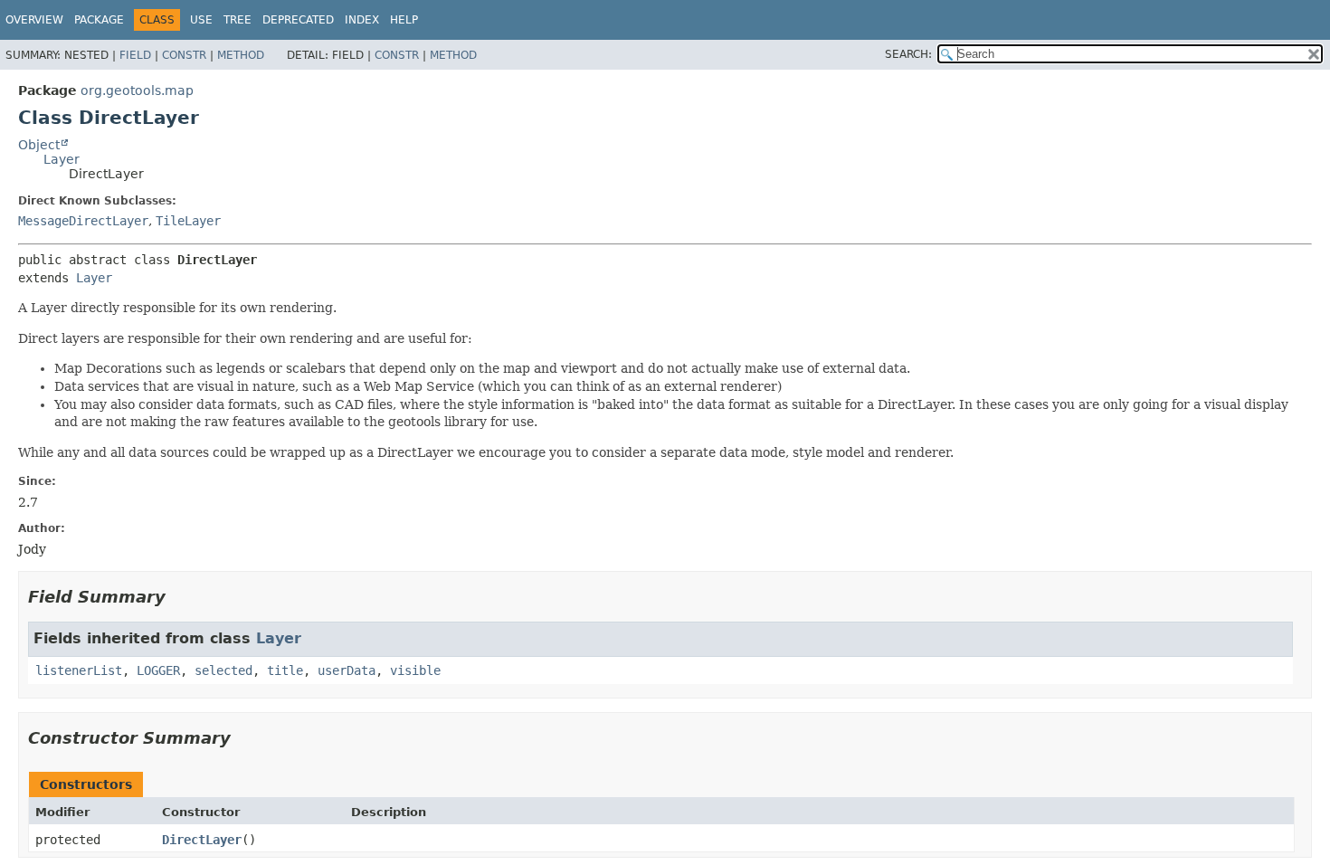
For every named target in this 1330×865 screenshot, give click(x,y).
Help (404, 20)
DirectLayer (202, 839)
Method (240, 55)
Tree (237, 20)
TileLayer (188, 221)
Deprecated (298, 20)
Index (362, 20)
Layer (61, 159)
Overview (34, 20)
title (285, 670)
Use (201, 20)
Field (135, 55)
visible (415, 670)
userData (346, 670)
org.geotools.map (137, 90)
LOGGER (158, 670)
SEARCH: (908, 54)
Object (39, 145)
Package (99, 20)
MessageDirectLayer (83, 221)
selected (223, 670)
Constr (184, 55)
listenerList (78, 670)
